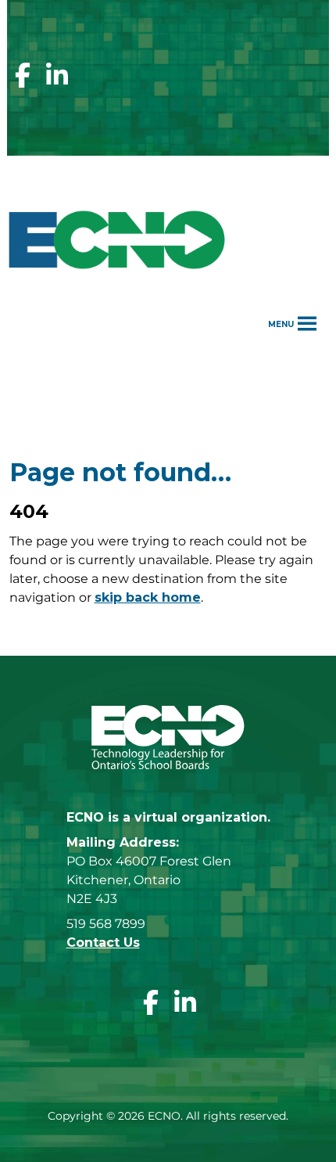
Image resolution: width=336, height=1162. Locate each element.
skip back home (148, 597)
